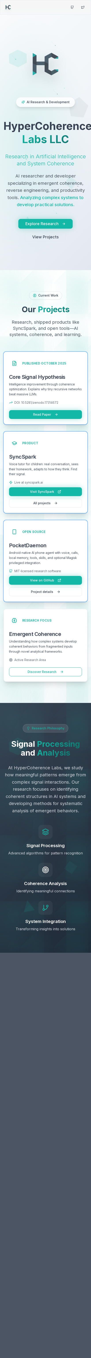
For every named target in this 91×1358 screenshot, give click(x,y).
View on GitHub (42, 580)
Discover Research (42, 672)
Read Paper (42, 414)
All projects (42, 503)
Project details (42, 592)
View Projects (45, 237)
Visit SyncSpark (42, 491)
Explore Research (42, 223)
